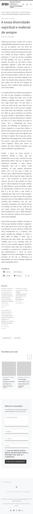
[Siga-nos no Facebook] (13, 510)
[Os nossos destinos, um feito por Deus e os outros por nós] (8, 298)
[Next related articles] (29, 357)
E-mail (9, 438)
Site (7, 446)
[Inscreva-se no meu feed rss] (11, 510)
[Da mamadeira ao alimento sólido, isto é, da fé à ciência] (8, 319)
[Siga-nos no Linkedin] (19, 510)
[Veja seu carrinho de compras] (27, 4)
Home (3, 12)
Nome (8, 431)
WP (13, 503)
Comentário (12, 417)
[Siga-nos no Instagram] (16, 510)
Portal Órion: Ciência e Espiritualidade (17, 499)
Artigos (8, 12)
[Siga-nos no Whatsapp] (22, 510)
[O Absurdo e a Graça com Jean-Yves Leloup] (23, 296)
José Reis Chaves (25, 12)
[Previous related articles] (25, 357)
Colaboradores (15, 12)
